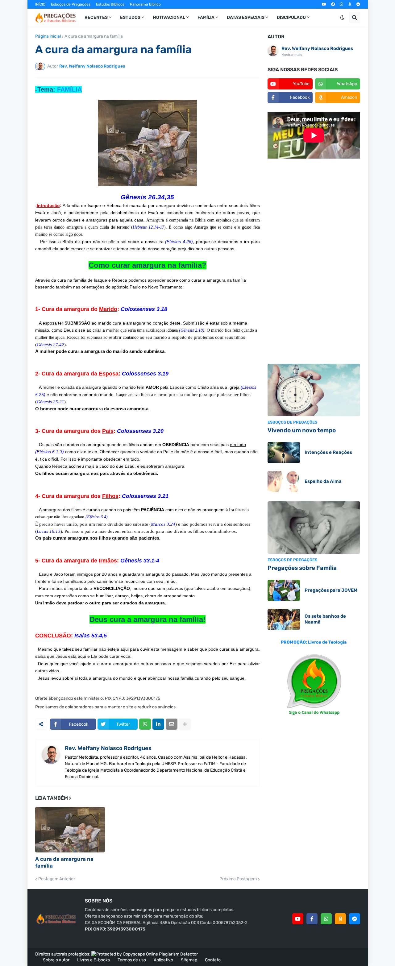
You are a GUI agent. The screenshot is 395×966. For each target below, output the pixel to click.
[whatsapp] (341, 4)
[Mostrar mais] (185, 724)
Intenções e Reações (328, 452)
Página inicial (48, 36)
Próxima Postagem (238, 879)
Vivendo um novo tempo (302, 430)
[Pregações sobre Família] (314, 527)
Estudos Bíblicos (110, 4)
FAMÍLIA (69, 89)
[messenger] (358, 4)
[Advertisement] (314, 261)
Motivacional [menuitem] (169, 17)
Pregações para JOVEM (331, 590)
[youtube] (324, 4)
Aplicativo (163, 960)
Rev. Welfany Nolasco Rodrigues (108, 748)
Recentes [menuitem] (96, 17)
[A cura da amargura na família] (70, 829)
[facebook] (333, 4)
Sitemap (189, 960)
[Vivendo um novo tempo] (314, 390)
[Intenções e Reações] (284, 452)
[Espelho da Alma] (284, 481)
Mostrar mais (291, 55)
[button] (342, 17)
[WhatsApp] (145, 724)
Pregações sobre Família (302, 567)
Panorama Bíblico (145, 4)
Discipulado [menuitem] (291, 17)
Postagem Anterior (56, 879)
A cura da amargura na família (93, 36)
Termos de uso (132, 960)
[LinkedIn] (158, 724)
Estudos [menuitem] (130, 17)
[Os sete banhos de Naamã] (284, 619)
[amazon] (349, 4)
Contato (213, 960)
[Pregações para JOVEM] (284, 590)
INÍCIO (40, 4)
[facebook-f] (312, 918)
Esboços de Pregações (70, 4)
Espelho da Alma (323, 481)
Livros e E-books (93, 960)
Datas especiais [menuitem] (245, 17)
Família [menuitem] (206, 17)
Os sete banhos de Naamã (325, 619)
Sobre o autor (56, 960)
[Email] (171, 724)
